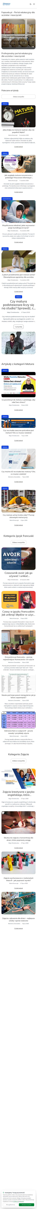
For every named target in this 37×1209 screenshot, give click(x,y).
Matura (7, 32)
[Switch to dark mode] (30, 4)
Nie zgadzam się (10, 1204)
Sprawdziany (7, 199)
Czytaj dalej (18, 327)
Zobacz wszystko (18, 96)
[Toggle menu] (34, 4)
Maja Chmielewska (13, 230)
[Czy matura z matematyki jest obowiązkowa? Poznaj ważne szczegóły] (18, 33)
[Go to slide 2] (31, 46)
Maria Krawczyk (12, 135)
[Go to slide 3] (33, 46)
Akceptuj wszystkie (26, 1204)
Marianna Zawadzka (9, 43)
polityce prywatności (19, 1201)
